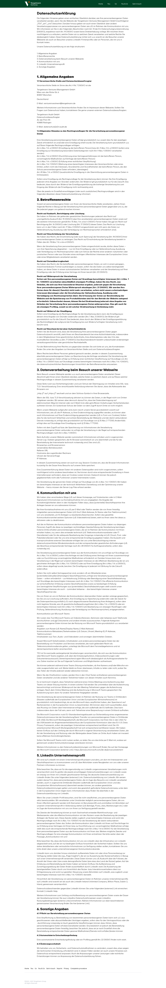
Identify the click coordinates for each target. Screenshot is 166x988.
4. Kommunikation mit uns (48, 61)
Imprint (59, 968)
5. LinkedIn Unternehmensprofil (51, 64)
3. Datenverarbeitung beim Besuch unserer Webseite (60, 58)
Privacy (66, 968)
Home (100, 4)
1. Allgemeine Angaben (47, 53)
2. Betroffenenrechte (46, 56)
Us (116, 4)
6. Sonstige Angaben (46, 66)
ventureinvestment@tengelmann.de (59, 103)
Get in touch (136, 4)
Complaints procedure (79, 968)
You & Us (124, 4)
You (108, 4)
